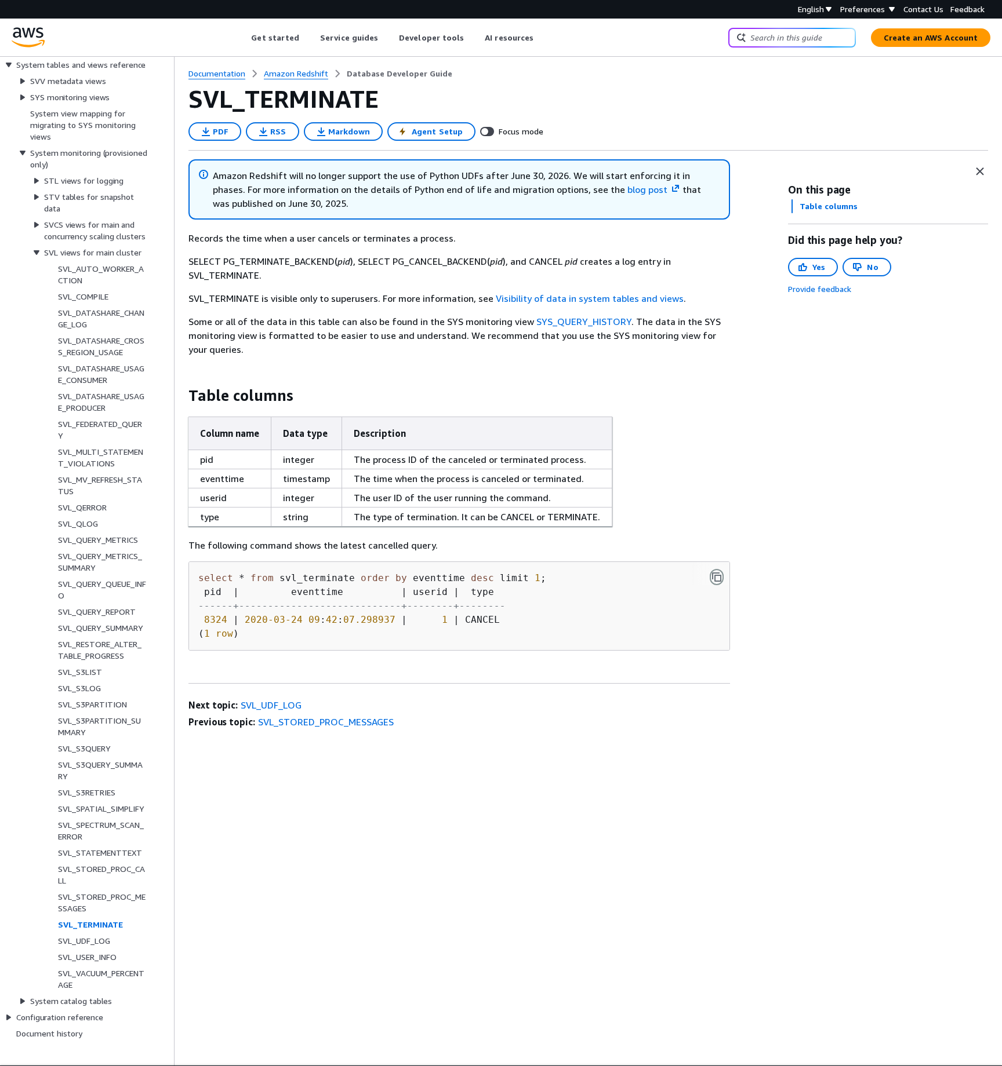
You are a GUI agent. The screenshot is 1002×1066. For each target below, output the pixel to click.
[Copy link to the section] (179, 395)
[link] (399, 73)
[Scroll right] (542, 37)
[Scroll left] (242, 37)
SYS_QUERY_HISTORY (583, 321)
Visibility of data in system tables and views (590, 298)
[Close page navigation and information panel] (980, 171)
